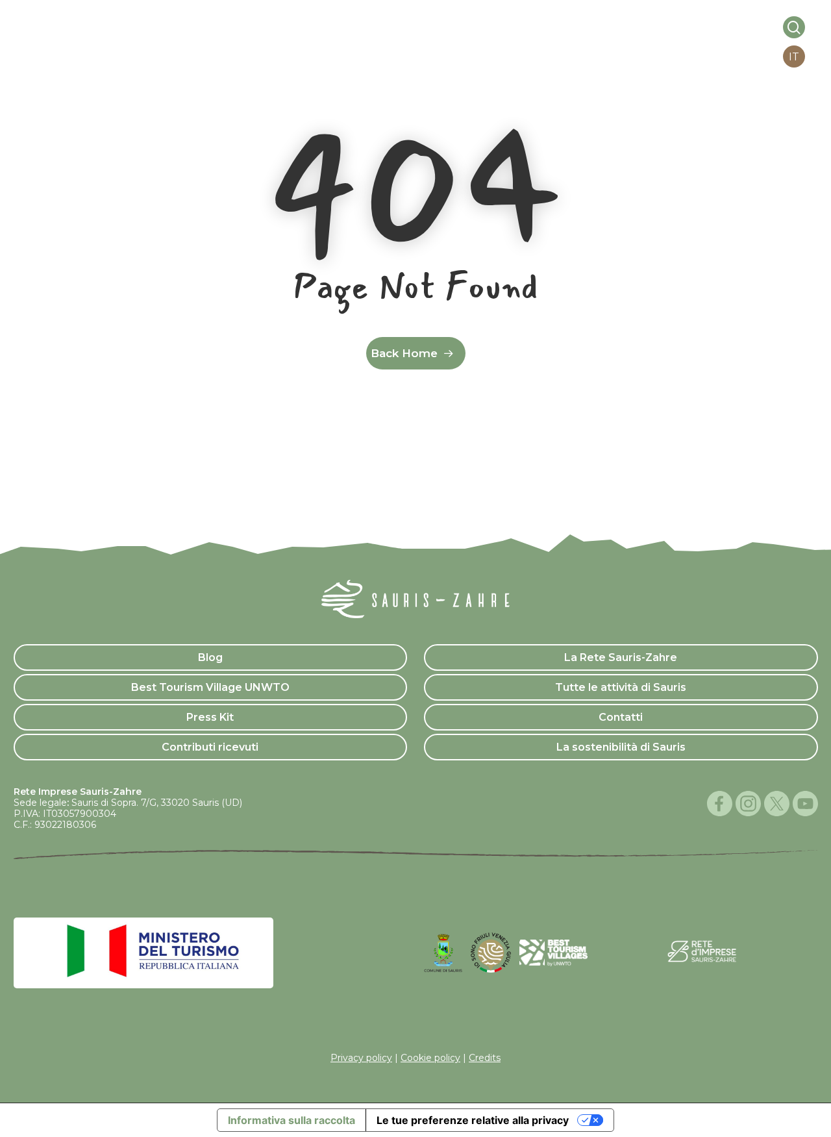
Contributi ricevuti (210, 747)
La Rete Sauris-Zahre (620, 657)
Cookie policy (430, 1058)
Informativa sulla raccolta (291, 1120)
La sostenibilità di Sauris (621, 747)
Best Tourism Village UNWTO (210, 687)
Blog (210, 657)
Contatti (621, 717)
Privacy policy (361, 1058)
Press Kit (210, 717)
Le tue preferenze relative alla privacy (473, 1120)
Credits (485, 1058)
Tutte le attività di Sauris (620, 687)
